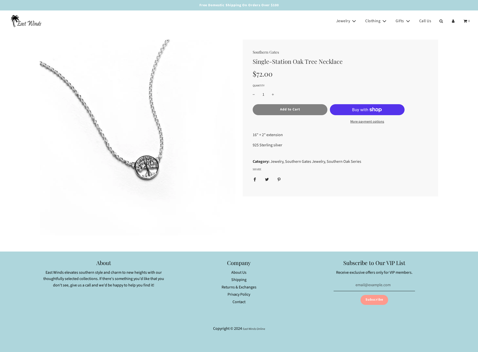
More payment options (367, 121)
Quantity (258, 86)
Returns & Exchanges (239, 287)
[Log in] (453, 21)
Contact (239, 302)
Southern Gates (266, 52)
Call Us (425, 21)
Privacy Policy (239, 294)
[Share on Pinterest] (279, 179)
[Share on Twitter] (267, 179)
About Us (238, 272)
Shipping (238, 279)
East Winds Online (254, 329)
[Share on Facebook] (254, 179)
